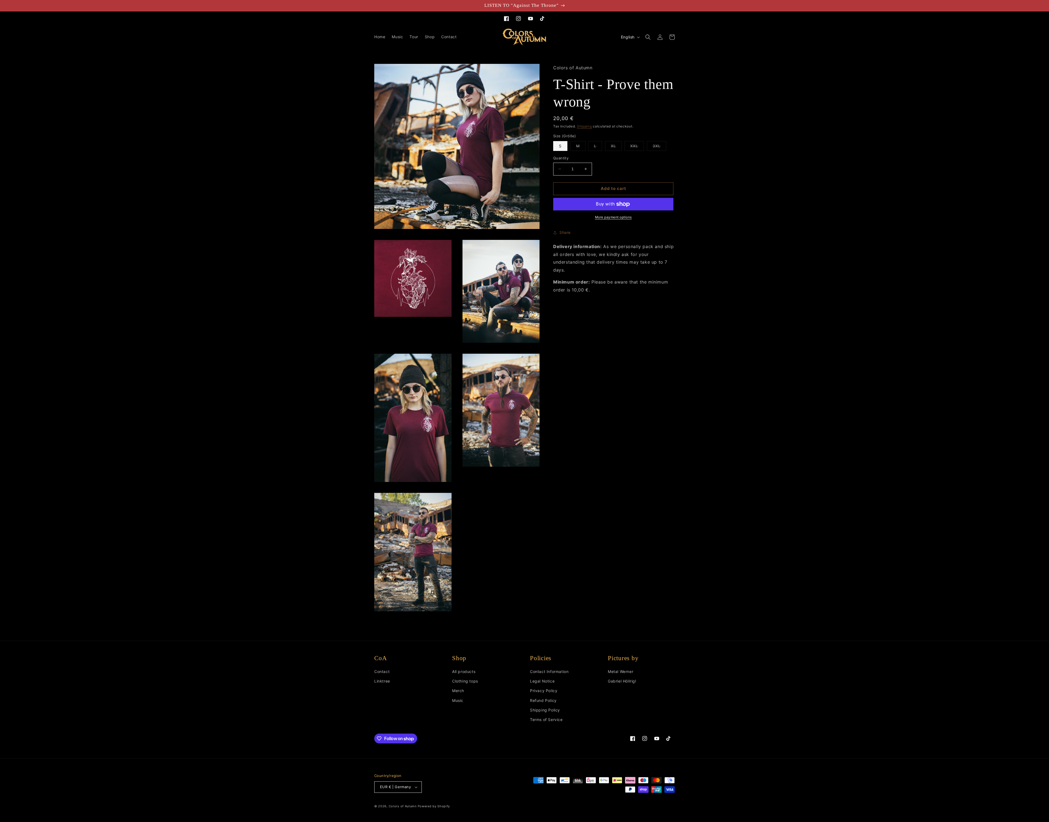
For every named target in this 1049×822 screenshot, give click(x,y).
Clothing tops (465, 681)
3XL (659, 147)
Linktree (382, 681)
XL (616, 147)
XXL (637, 147)
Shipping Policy (545, 710)
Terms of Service (546, 719)
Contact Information (549, 671)
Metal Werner (620, 671)
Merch (458, 690)
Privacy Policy (543, 690)
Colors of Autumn (403, 806)
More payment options (613, 217)
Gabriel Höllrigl (622, 681)
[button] (648, 37)
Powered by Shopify (434, 806)
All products (463, 671)
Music (457, 700)
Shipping (584, 126)
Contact (382, 671)
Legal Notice (542, 681)
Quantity (560, 158)
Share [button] (565, 232)
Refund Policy (543, 700)
